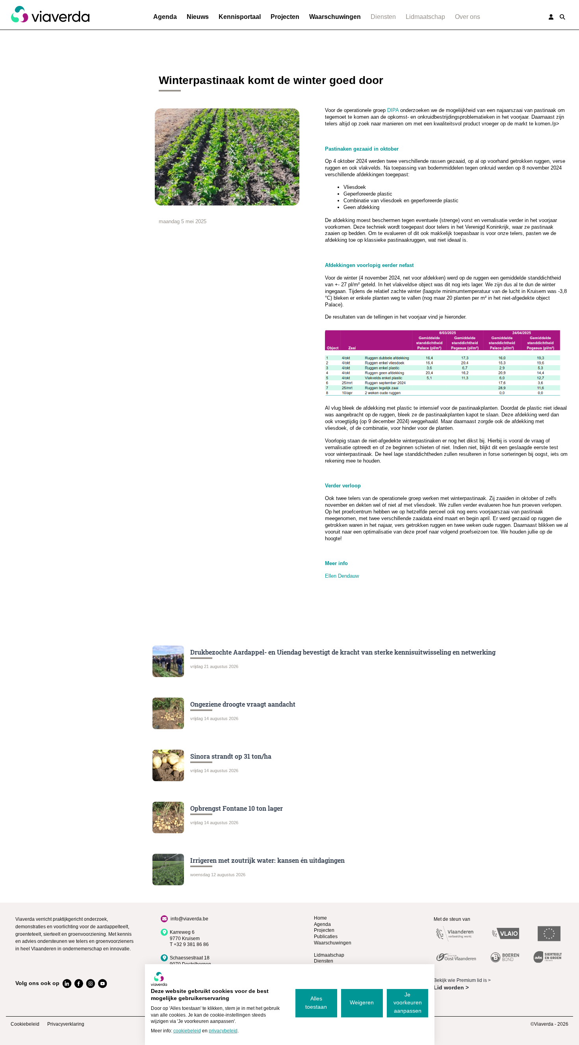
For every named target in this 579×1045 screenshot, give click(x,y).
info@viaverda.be (189, 919)
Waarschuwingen (335, 16)
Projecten (285, 16)
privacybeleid (223, 1031)
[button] (562, 17)
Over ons (467, 16)
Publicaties (326, 936)
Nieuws (198, 16)
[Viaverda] (50, 14)
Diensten (383, 16)
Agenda (165, 16)
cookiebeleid (187, 1031)
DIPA (392, 110)
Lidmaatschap (425, 16)
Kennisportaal (240, 16)
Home (320, 918)
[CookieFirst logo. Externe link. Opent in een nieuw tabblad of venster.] (159, 979)
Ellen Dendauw (342, 576)
